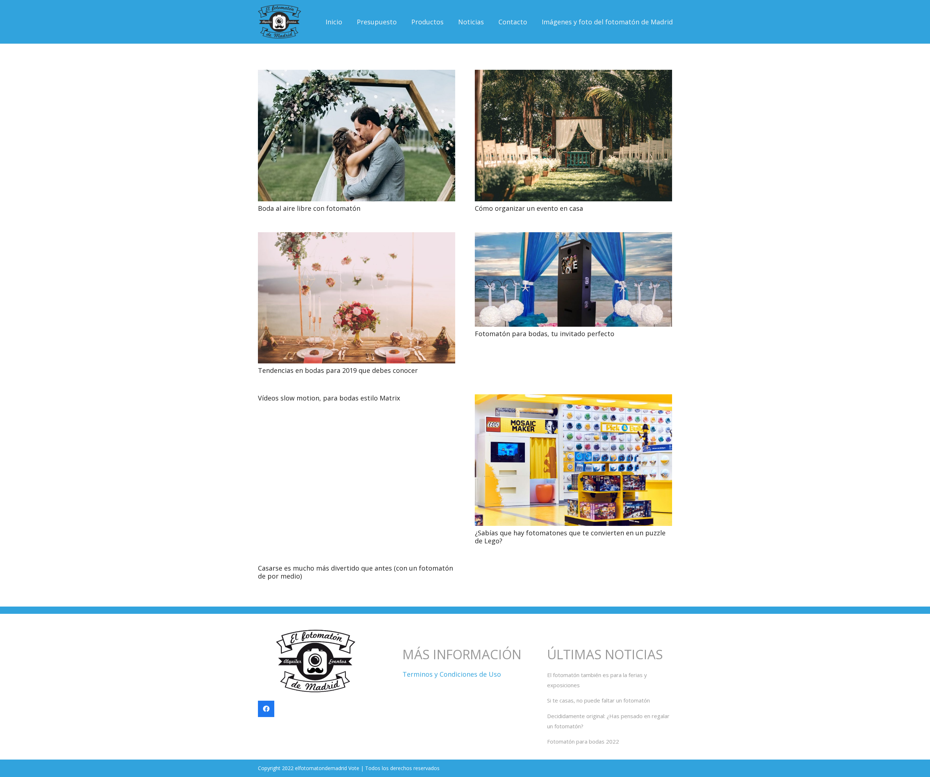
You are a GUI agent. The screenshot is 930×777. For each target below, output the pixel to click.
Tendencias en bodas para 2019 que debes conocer (338, 370)
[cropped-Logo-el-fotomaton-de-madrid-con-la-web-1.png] (279, 22)
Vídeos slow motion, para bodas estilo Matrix (329, 398)
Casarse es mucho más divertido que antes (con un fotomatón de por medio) (355, 572)
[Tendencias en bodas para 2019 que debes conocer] (356, 237)
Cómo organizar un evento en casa (529, 208)
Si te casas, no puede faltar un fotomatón (598, 700)
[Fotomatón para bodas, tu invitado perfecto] (573, 237)
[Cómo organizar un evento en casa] (573, 75)
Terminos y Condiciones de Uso (452, 674)
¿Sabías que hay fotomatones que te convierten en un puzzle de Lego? (570, 536)
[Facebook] (266, 709)
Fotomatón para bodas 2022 (583, 741)
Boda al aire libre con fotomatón (309, 208)
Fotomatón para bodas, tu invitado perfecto (544, 333)
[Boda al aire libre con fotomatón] (356, 75)
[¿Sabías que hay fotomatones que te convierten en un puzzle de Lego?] (573, 399)
